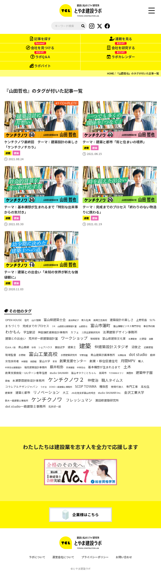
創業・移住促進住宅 (104, 361)
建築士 (72, 347)
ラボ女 (43, 386)
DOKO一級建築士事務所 (60, 386)
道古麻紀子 (73, 320)
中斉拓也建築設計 (13, 367)
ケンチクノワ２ (66, 379)
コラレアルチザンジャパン (21, 387)
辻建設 (142, 338)
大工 (66, 392)
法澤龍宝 (132, 338)
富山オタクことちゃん (83, 373)
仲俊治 (93, 380)
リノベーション (46, 392)
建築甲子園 (144, 372)
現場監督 (10, 355)
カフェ (75, 332)
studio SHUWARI (59, 373)
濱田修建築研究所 (107, 400)
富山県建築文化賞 (114, 339)
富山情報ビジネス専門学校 (127, 326)
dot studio (138, 354)
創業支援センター (73, 360)
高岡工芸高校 (100, 320)
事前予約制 (149, 326)
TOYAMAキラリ (116, 373)
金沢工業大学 (134, 392)
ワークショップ (74, 338)
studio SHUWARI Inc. (109, 392)
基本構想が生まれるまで (104, 367)
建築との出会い (15, 338)
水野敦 (22, 355)
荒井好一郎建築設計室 (43, 338)
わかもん (13, 331)
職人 (141, 361)
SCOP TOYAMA (85, 386)
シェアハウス (45, 347)
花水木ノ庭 (10, 347)
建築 (85, 346)
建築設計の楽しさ (121, 320)
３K (53, 326)
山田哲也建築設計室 (67, 326)
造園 (151, 338)
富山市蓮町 (100, 326)
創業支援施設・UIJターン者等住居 (26, 373)
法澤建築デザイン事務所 (120, 332)
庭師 (152, 355)
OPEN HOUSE (13, 320)
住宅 (26, 320)
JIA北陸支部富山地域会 (83, 392)
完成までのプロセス (36, 326)
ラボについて (37, 557)
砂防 (34, 347)
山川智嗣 (36, 320)
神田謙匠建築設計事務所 (53, 332)
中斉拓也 (81, 367)
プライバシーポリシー (95, 557)
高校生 (145, 387)
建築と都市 (23, 392)
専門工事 (132, 387)
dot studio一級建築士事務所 (25, 406)
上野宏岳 (141, 320)
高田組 (33, 361)
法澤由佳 (122, 355)
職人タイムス (112, 380)
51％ (152, 320)
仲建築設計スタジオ (112, 346)
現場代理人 (117, 386)
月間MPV (128, 360)
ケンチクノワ (46, 399)
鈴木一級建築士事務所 (16, 400)
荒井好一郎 (54, 406)
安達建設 (70, 367)
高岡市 (102, 373)
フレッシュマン (79, 400)
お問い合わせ (124, 557)
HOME (110, 73)
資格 (7, 380)
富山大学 (44, 361)
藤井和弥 (56, 367)
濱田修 (129, 373)
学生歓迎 (29, 332)
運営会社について (63, 557)
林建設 (24, 361)
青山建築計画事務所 (103, 355)
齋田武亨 (60, 347)
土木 (127, 367)
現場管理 (95, 338)
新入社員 (86, 320)
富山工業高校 (43, 354)
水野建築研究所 (69, 355)
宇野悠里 (83, 355)
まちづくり (12, 326)
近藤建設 (148, 347)
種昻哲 (103, 386)
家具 (55, 361)
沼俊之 (136, 347)
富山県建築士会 (55, 319)
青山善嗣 (23, 347)
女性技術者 (12, 361)
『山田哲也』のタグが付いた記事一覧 (137, 73)
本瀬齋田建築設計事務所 (28, 381)
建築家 (9, 392)
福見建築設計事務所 (35, 367)
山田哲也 (83, 326)
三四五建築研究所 (91, 332)
